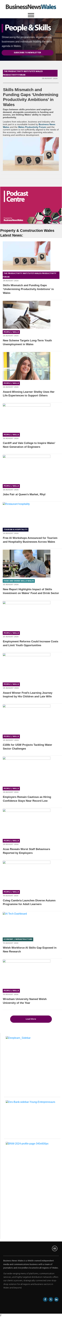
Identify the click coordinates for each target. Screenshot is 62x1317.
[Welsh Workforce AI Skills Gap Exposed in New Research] (26, 924)
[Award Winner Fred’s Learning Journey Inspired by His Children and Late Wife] (26, 667)
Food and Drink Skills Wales (19, 581)
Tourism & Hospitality (16, 529)
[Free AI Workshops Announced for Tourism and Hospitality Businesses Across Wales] (26, 514)
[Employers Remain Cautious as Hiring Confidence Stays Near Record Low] (26, 771)
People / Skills (11, 332)
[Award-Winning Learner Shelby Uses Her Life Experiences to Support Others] (26, 366)
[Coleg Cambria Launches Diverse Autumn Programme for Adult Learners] (26, 874)
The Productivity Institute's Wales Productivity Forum (23, 73)
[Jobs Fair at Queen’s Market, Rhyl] (26, 469)
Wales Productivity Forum (32, 127)
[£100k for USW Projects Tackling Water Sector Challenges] (26, 718)
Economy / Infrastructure (18, 939)
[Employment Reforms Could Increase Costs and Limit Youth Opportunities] (26, 615)
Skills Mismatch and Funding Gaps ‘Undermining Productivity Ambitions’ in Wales (30, 97)
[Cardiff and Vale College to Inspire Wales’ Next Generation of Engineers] (26, 417)
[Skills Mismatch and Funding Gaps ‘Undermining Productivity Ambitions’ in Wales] (31, 154)
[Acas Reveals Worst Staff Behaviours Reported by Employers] (26, 823)
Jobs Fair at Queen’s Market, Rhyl (24, 494)
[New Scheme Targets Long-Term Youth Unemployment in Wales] (26, 315)
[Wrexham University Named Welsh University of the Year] (26, 973)
